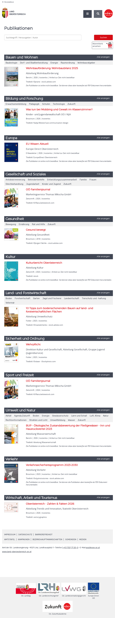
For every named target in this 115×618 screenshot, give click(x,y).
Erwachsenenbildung (16, 104)
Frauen (92, 180)
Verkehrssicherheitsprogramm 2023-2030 (52, 465)
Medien (82, 540)
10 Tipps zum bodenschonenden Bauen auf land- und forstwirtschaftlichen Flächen (59, 310)
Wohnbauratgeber (86, 63)
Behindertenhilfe (36, 180)
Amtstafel (9, 540)
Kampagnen (24, 540)
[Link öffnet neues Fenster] (108, 11)
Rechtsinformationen (16, 420)
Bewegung (11, 224)
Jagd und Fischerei (51, 298)
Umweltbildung (57, 420)
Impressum (9, 535)
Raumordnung (68, 63)
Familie (83, 180)
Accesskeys (9, 2)
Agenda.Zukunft (22, 416)
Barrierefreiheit (43, 535)
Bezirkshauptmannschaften (47, 540)
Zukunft (71, 104)
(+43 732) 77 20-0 (70, 548)
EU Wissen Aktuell (37, 144)
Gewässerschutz (60, 416)
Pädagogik (34, 104)
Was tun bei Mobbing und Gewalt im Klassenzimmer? (59, 109)
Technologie (59, 104)
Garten (36, 298)
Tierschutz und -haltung (94, 298)
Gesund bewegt (36, 230)
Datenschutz (25, 535)
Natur (106, 416)
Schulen (46, 104)
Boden (9, 298)
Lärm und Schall (79, 416)
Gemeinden (70, 540)
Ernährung (24, 224)
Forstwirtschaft (22, 298)
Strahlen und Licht (38, 420)
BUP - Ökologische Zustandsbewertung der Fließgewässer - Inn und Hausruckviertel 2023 (68, 427)
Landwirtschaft (71, 298)
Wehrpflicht (33, 344)
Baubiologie (11, 63)
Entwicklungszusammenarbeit (62, 180)
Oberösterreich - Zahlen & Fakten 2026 (50, 504)
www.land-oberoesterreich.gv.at (16, 552)
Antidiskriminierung (15, 180)
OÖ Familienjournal (38, 189)
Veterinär (10, 303)
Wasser (71, 420)
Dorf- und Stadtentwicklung (34, 63)
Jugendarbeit (32, 184)
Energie (54, 63)
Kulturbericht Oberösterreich (44, 263)
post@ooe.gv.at (93, 548)
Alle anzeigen (103, 57)
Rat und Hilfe (38, 224)
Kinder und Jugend (51, 184)
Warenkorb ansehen (101, 44)
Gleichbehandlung (14, 184)
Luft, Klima (95, 416)
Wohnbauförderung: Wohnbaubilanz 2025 (52, 68)
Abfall (8, 416)
